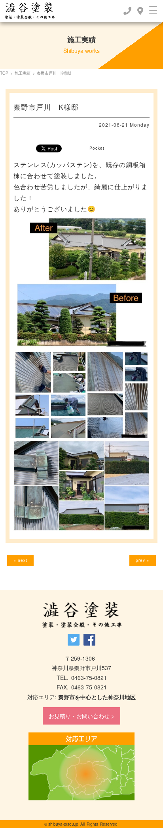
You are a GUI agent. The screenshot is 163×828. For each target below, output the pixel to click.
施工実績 (22, 73)
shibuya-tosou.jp (63, 824)
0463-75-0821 (89, 678)
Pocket (96, 148)
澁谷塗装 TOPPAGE (82, 615)
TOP (4, 73)
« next (20, 560)
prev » (143, 560)
